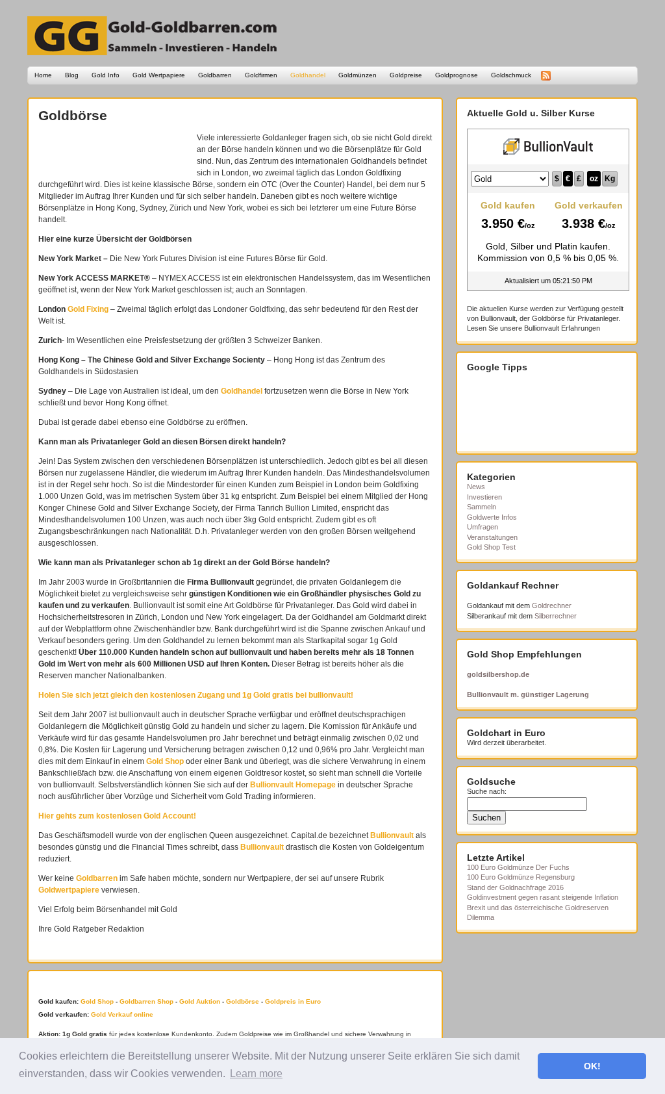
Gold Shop (165, 761)
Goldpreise (406, 75)
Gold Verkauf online (122, 1014)
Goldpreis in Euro (293, 1001)
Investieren (484, 497)
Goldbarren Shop (146, 1001)
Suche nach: (487, 791)
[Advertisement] (114, 151)
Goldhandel (307, 75)
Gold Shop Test (491, 547)
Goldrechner (551, 605)
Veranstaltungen (492, 537)
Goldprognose (456, 75)
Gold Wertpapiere (158, 75)
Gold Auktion (199, 1001)
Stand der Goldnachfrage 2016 (515, 887)
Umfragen (482, 527)
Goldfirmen (261, 75)
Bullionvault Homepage (293, 784)
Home (43, 75)
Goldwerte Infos (492, 517)
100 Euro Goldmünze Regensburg (521, 877)
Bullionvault (392, 835)
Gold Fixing (88, 309)
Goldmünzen (357, 75)
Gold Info (105, 75)
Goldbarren (215, 75)
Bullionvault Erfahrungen (562, 328)
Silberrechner (555, 616)
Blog (72, 75)
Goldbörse (72, 115)
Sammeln (481, 507)
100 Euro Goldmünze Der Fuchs (518, 867)
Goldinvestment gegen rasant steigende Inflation (542, 897)
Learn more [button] (256, 1073)
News (476, 486)
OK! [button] (592, 1066)
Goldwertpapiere (68, 890)
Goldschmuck (511, 75)
